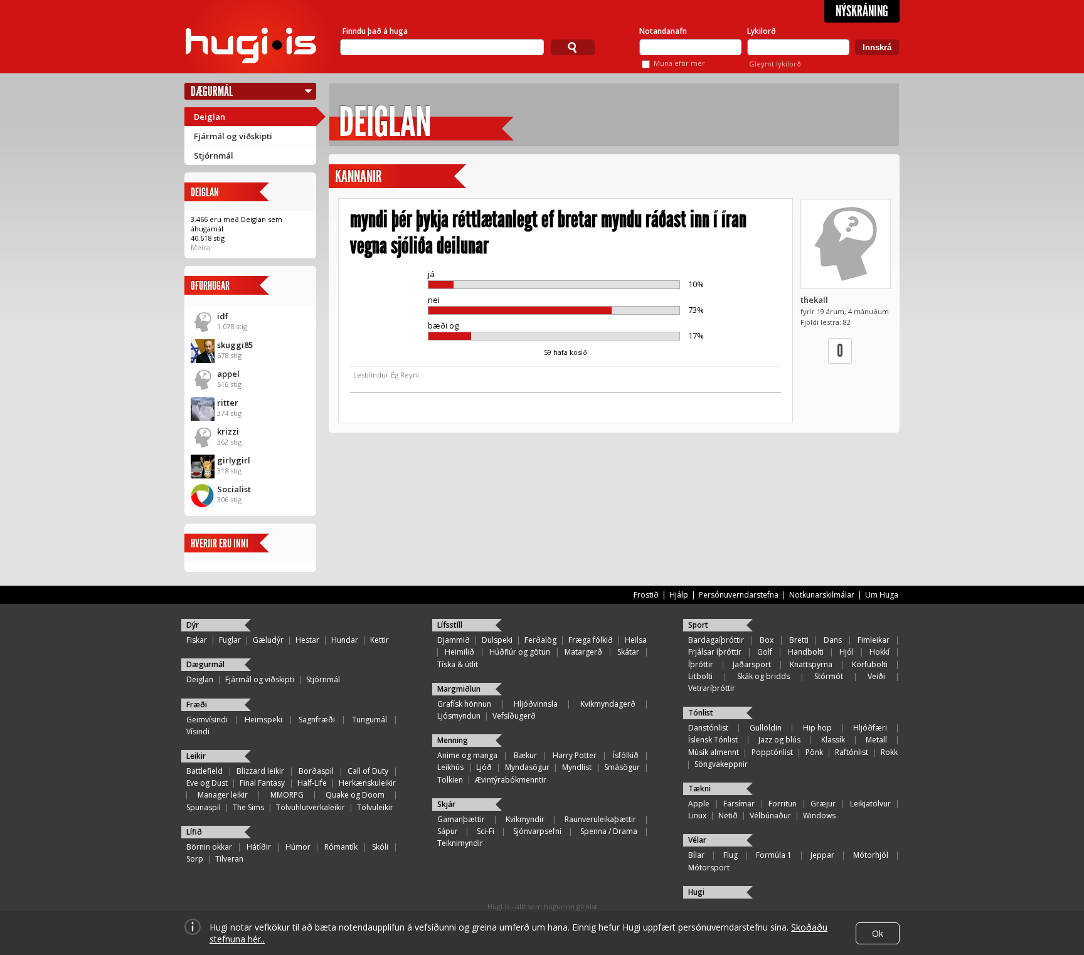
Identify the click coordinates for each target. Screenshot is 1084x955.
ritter (227, 402)
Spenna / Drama (608, 831)
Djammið (453, 640)
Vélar (697, 840)
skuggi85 (235, 345)
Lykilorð (761, 31)
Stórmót (828, 676)
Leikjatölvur (870, 803)
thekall (814, 299)
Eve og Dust (207, 783)
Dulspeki (497, 640)
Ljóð (484, 767)
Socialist (234, 489)
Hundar (344, 640)
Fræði (196, 704)
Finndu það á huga (375, 31)
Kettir (379, 640)
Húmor (298, 847)
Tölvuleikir (375, 807)
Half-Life (312, 783)
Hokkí (879, 651)
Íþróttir (700, 664)
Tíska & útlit (457, 664)
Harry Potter (575, 755)
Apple (698, 803)
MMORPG (287, 794)
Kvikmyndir (525, 819)
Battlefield (204, 771)
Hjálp (678, 594)
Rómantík (341, 847)
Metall (876, 739)
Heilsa (636, 640)
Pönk (814, 752)
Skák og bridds (763, 676)
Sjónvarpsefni (537, 831)
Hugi (696, 892)
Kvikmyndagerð (607, 704)
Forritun (782, 803)
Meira (200, 247)
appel (228, 373)
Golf (764, 651)
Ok (877, 933)
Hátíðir (259, 847)
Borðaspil (316, 771)
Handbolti (806, 651)
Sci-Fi (485, 831)
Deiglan (209, 116)
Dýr (192, 625)
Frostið (646, 594)
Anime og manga (467, 755)
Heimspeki (263, 719)
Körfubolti (870, 664)
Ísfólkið (626, 755)
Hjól (846, 651)
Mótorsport (709, 867)
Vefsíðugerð (514, 715)
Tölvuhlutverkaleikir (310, 807)
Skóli (380, 847)
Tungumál (369, 719)
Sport (698, 625)
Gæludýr (268, 640)
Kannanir (358, 176)
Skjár (446, 804)
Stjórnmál (213, 155)
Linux (697, 815)
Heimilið (459, 651)
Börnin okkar (209, 847)
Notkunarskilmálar (821, 594)
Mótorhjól (870, 855)
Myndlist (577, 767)
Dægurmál (212, 91)
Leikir (196, 756)
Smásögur (622, 767)
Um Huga (881, 594)
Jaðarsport (752, 664)
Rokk (889, 752)
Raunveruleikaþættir (600, 819)
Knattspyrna (811, 664)
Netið (728, 815)
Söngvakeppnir (721, 764)
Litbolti (700, 676)
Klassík (833, 739)
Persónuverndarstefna (738, 594)
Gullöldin (766, 727)
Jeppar (822, 855)
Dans (833, 640)
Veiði (876, 676)
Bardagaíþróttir (716, 640)
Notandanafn (663, 31)
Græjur (823, 803)
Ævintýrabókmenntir (510, 779)
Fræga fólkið (590, 640)
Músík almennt (713, 752)
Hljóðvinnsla (536, 704)
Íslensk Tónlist (713, 739)
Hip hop (817, 727)
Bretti (799, 640)
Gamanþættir (461, 819)
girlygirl (233, 460)
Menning (452, 740)
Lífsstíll (449, 625)
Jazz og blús (779, 739)
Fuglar (230, 640)
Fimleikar (874, 640)
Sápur (447, 831)
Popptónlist (772, 752)
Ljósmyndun (459, 715)
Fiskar (196, 640)
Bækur (525, 755)
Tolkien (450, 779)
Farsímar (739, 803)
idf (222, 316)
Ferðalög (540, 640)
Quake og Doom (355, 794)
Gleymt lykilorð (775, 63)
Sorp (194, 858)
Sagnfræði (317, 719)
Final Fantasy (262, 783)
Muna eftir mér (679, 63)
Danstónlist (708, 727)
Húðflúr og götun (519, 651)
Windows (819, 815)
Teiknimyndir (460, 843)
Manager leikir (223, 794)
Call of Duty (368, 771)
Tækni (699, 788)
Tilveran (229, 858)
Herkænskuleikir (367, 783)
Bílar (696, 855)
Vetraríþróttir (711, 688)
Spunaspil (203, 807)
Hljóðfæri (870, 727)
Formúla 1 (774, 855)
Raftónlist (851, 752)
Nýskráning (862, 11)
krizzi (228, 431)
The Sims (248, 807)
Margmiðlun (459, 688)
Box (766, 640)
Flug (730, 855)
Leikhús (450, 767)
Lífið (194, 831)
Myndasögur (527, 767)
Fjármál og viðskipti (233, 136)
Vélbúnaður (770, 815)
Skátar (628, 651)
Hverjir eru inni (219, 543)
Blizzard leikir (260, 771)
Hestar (307, 640)
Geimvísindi (207, 719)
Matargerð (583, 651)
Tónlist (700, 712)
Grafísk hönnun (464, 704)
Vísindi (198, 731)
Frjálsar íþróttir (714, 651)
